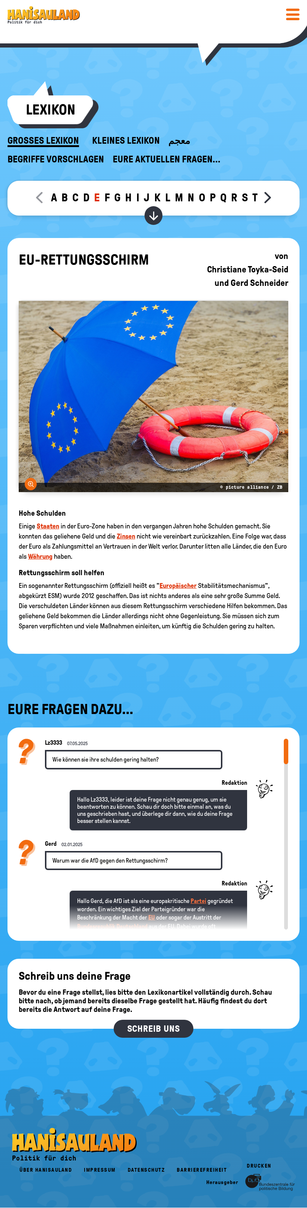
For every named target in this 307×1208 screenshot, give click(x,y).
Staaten (48, 526)
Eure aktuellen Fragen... (167, 159)
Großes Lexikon (43, 141)
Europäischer (178, 585)
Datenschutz (146, 1170)
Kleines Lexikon (126, 141)
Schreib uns (153, 1029)
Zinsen (126, 536)
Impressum (100, 1170)
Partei (198, 901)
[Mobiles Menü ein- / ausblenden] (293, 14)
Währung (40, 556)
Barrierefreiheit (202, 1170)
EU (151, 917)
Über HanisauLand (45, 1170)
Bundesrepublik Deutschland (112, 926)
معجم (179, 141)
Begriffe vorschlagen (55, 159)
